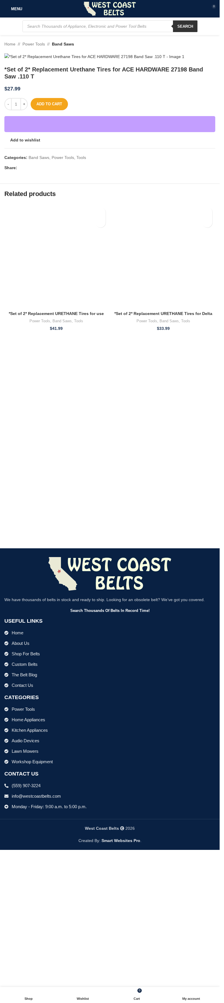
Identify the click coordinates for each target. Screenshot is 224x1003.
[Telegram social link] (48, 168)
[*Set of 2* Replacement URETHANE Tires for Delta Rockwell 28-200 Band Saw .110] (163, 423)
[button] (100, 222)
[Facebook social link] (20, 168)
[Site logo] (110, 8)
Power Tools (33, 44)
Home (9, 44)
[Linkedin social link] (41, 168)
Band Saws (63, 44)
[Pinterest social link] (34, 168)
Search (185, 26)
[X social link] (27, 168)
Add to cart (49, 104)
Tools (81, 157)
